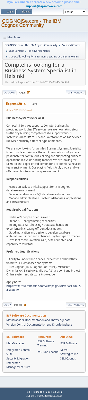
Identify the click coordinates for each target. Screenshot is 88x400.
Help (28, 391)
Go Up (7, 304)
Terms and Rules (41, 391)
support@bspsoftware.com (44, 6)
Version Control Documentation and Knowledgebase (39, 324)
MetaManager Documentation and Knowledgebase (38, 320)
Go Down (9, 92)
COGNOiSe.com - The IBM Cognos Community (31, 23)
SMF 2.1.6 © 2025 (35, 396)
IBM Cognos (68, 358)
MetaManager (15, 343)
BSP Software (68, 343)
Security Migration (17, 358)
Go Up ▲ (58, 391)
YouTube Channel (48, 352)
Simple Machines (53, 396)
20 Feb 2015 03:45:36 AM (19, 109)
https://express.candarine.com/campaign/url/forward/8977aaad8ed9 (44, 288)
